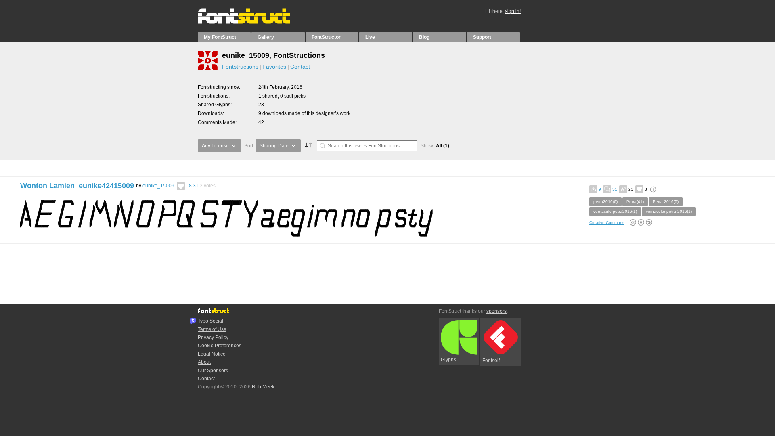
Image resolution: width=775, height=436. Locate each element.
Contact (300, 66)
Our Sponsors (213, 370)
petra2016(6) (605, 201)
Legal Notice (212, 354)
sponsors (496, 311)
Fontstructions (240, 66)
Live (370, 37)
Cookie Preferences (219, 345)
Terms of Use (212, 329)
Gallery (266, 37)
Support (482, 37)
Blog (424, 37)
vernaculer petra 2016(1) (669, 211)
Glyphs (448, 360)
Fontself (491, 360)
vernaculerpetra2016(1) (615, 211)
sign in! (513, 11)
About (204, 362)
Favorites (274, 66)
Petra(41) (635, 201)
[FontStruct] (252, 22)
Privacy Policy (213, 337)
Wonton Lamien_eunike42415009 (77, 186)
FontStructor (326, 37)
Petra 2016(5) (666, 201)
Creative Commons (606, 222)
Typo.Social (210, 321)
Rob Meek (263, 387)
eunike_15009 (158, 186)
